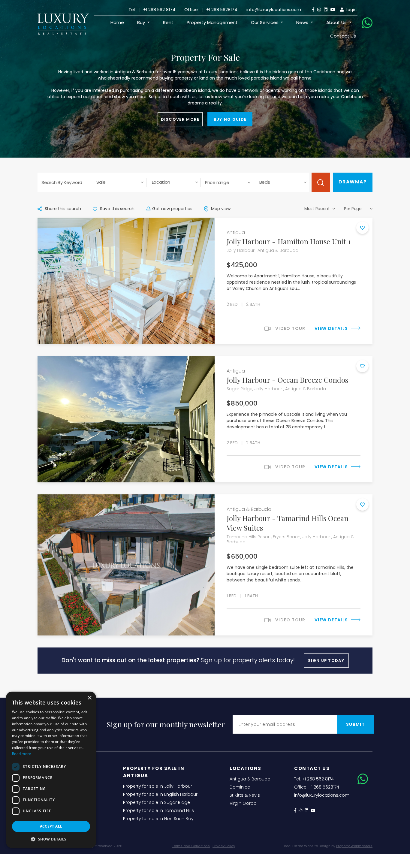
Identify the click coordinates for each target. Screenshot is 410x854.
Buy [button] (141, 22)
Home (117, 22)
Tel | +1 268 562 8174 (152, 10)
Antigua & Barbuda (250, 779)
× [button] (89, 698)
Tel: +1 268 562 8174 (314, 779)
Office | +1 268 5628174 (210, 10)
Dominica (240, 787)
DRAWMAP (353, 181)
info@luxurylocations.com (273, 10)
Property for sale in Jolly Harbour (157, 786)
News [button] (302, 22)
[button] (51, 839)
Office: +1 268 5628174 (316, 787)
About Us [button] (337, 22)
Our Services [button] (265, 22)
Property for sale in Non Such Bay (158, 819)
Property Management (212, 22)
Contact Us (343, 36)
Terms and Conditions (191, 845)
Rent (168, 22)
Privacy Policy (224, 845)
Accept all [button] (51, 826)
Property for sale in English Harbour (160, 794)
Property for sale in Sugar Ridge (156, 802)
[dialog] (51, 770)
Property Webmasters (354, 845)
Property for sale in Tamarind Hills (158, 810)
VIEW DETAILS (332, 328)
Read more (21, 753)
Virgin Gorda (243, 803)
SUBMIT (355, 724)
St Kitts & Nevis (245, 795)
